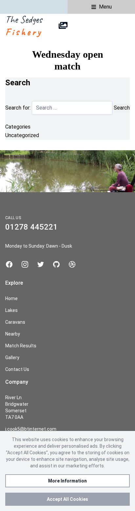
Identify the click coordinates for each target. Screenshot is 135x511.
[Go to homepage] (20, 25)
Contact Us (17, 369)
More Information (67, 480)
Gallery (12, 357)
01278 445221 (31, 227)
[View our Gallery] (63, 25)
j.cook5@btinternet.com (30, 429)
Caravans (15, 322)
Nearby (12, 334)
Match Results (20, 345)
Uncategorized (22, 135)
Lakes (11, 310)
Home (11, 298)
